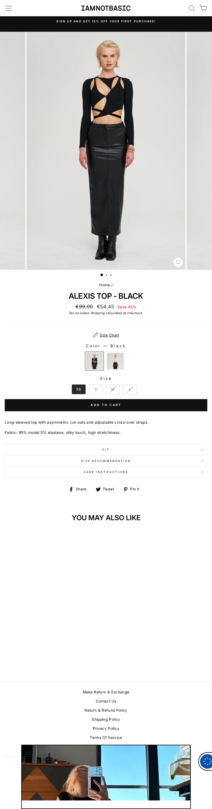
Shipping (98, 313)
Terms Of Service (106, 737)
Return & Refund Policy (105, 710)
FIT (105, 449)
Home (104, 285)
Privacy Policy (106, 728)
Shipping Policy (106, 719)
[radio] (94, 361)
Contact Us (106, 701)
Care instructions (106, 472)
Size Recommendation (106, 461)
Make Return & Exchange (106, 692)
